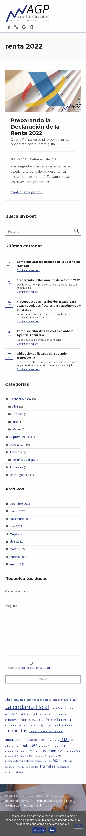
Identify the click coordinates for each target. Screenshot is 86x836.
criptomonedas (16, 720)
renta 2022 (67, 761)
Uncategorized (19, 475)
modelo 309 (11, 756)
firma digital (40, 725)
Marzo (16, 429)
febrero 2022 (18, 557)
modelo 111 (45, 746)
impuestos (16, 730)
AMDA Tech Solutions (40, 801)
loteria (15, 746)
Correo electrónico (17, 591)
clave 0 (42, 714)
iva (73, 739)
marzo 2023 (17, 511)
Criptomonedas (20, 437)
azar (75, 699)
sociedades (32, 767)
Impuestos (17, 444)
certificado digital (28, 714)
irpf (64, 738)
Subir (40, 805)
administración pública (39, 699)
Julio (15, 421)
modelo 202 (56, 751)
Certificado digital (24, 460)
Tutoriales (16, 467)
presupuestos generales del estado (23, 761)
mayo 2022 (17, 534)
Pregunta (11, 606)
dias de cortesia (13, 725)
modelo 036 (28, 745)
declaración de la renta (50, 719)
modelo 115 (60, 746)
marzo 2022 (17, 549)
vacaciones (63, 767)
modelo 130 (11, 751)
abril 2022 (16, 541)
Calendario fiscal (20, 399)
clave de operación (58, 714)
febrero (27, 725)
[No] (78, 826)
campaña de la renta (62, 708)
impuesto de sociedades (60, 725)
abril (8, 699)
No (52, 830)
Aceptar (39, 830)
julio (7, 746)
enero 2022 (17, 564)
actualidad (19, 699)
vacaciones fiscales (14, 772)
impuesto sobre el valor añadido (46, 731)
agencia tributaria (62, 699)
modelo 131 (26, 751)
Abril (15, 406)
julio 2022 (16, 526)
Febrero (17, 414)
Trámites (16, 452)
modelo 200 (40, 751)
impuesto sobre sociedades (25, 739)
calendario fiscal (27, 707)
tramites (48, 766)
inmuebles (53, 740)
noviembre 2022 (20, 519)
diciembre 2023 (20, 504)
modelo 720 (54, 756)
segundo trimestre (15, 767)
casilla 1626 (11, 714)
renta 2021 (51, 760)
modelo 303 (73, 751)
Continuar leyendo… (27, 192)
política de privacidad (35, 668)
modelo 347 (26, 756)
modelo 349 (40, 756)
